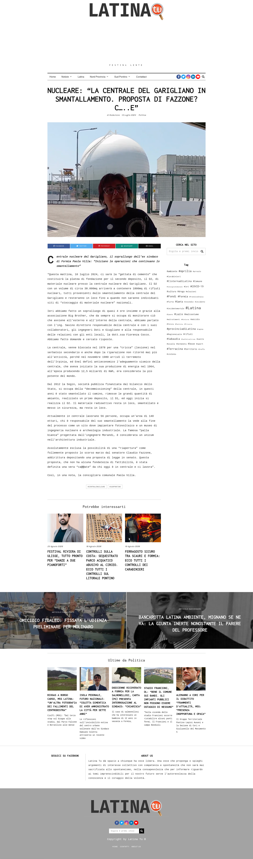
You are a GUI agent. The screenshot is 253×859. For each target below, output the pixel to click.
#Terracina (175, 348)
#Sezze (191, 343)
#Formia (183, 296)
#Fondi (171, 296)
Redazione (114, 115)
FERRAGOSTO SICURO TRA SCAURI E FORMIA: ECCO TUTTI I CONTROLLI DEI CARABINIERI (142, 560)
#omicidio (195, 319)
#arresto (197, 271)
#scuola (171, 344)
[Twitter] (183, 77)
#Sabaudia (173, 338)
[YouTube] (198, 77)
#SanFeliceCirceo (188, 339)
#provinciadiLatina (181, 328)
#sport (199, 344)
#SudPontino (115, 487)
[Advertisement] (126, 41)
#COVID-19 (197, 286)
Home (52, 76)
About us (136, 846)
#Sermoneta (181, 344)
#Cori (186, 287)
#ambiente (172, 271)
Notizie (65, 76)
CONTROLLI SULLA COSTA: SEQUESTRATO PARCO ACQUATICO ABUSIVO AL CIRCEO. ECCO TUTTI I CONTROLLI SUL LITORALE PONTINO (102, 565)
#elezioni (191, 291)
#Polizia (170, 324)
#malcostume (191, 314)
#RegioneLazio (174, 334)
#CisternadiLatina (179, 281)
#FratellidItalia (196, 297)
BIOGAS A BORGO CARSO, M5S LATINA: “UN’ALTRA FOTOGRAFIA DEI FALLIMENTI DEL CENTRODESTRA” (62, 702)
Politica (142, 115)
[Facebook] (178, 77)
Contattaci (141, 76)
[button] (202, 251)
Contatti (124, 846)
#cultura (171, 291)
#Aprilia (185, 271)
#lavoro (170, 314)
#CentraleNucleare (96, 487)
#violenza (171, 354)
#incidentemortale (175, 308)
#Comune (197, 281)
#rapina (200, 329)
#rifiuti (188, 334)
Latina (81, 76)
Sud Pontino (120, 76)
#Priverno (188, 324)
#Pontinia (179, 324)
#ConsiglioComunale (175, 287)
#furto (170, 302)
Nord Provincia (97, 76)
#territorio (190, 349)
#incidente (200, 302)
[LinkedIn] (193, 77)
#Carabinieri (174, 276)
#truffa (201, 349)
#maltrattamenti (173, 319)
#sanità (200, 339)
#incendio (189, 302)
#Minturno (185, 319)
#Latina (193, 308)
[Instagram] (188, 77)
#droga (180, 291)
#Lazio (178, 314)
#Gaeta (179, 301)
